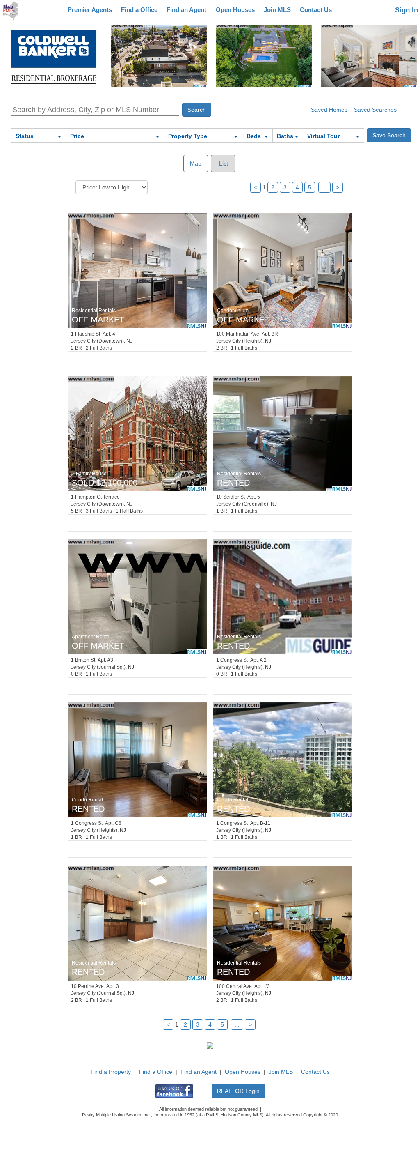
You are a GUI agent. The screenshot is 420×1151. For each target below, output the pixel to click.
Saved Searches (375, 109)
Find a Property (111, 1071)
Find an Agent (186, 9)
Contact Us (316, 9)
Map (195, 163)
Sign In (406, 10)
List (222, 163)
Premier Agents (90, 9)
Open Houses (235, 9)
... (324, 187)
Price (77, 136)
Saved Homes (329, 109)
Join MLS (277, 9)
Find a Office (139, 9)
